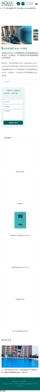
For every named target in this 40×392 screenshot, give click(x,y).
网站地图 (15, 381)
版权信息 (23, 381)
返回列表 (7, 81)
